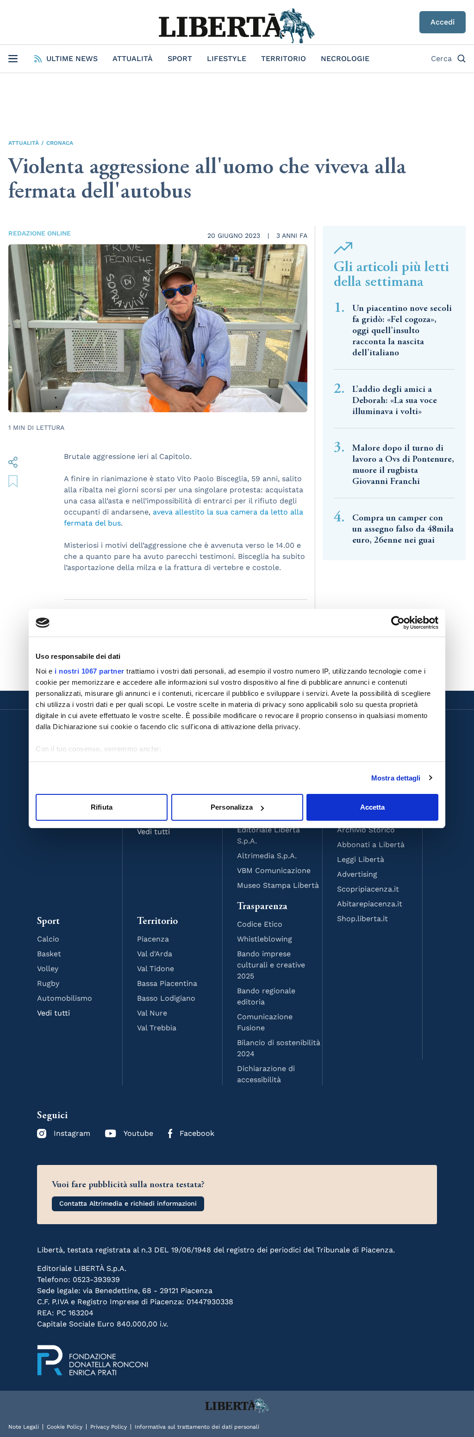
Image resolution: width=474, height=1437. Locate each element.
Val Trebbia (156, 1027)
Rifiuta (101, 807)
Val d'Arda (154, 953)
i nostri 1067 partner (90, 671)
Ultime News (72, 58)
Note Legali (23, 1427)
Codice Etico (259, 924)
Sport (180, 58)
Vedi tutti (53, 1013)
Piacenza (153, 939)
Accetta (372, 807)
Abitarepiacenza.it (369, 903)
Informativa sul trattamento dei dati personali (197, 1427)
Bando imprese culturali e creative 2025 (271, 964)
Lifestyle (226, 58)
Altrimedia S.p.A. (267, 855)
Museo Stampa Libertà (278, 885)
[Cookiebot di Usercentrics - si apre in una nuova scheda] (397, 623)
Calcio (48, 939)
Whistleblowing (264, 939)
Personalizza (232, 807)
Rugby (48, 983)
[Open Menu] (13, 58)
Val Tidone (155, 968)
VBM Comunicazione (274, 870)
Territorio (283, 58)
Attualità (132, 58)
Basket (49, 953)
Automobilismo (64, 998)
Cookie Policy (64, 1427)
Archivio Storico (366, 829)
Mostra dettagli (396, 778)
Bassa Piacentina (167, 983)
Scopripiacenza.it (368, 889)
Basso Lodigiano (166, 998)
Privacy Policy (108, 1427)
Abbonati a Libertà (371, 844)
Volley (47, 968)
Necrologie (345, 58)
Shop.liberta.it (362, 918)
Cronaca (59, 143)
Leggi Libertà (360, 859)
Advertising (357, 874)
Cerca (441, 58)
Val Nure (152, 1013)
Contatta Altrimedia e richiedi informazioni (128, 1203)
